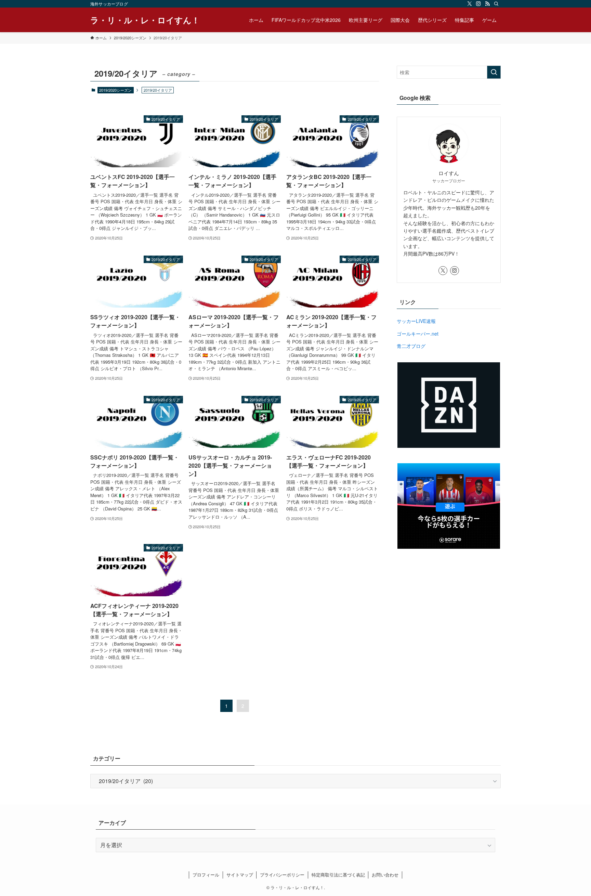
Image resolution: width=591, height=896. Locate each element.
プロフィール (206, 874)
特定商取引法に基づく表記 (338, 874)
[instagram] (478, 4)
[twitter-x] (469, 4)
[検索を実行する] (494, 72)
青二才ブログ (411, 345)
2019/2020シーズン (115, 90)
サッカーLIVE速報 (416, 320)
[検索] (496, 4)
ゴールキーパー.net (417, 333)
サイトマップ (239, 874)
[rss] (487, 4)
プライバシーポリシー (282, 874)
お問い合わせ (385, 874)
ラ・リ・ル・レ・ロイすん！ (145, 20)
